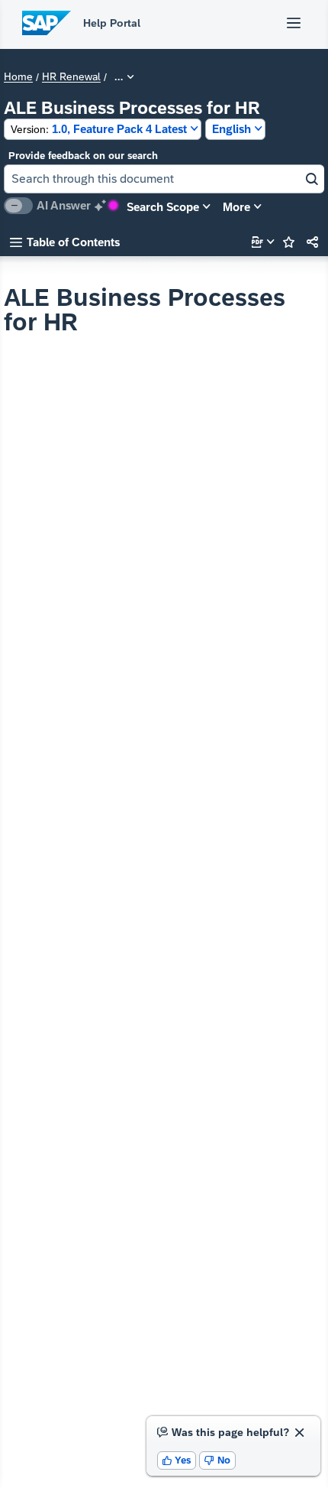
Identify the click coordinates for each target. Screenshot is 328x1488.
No (217, 1460)
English (231, 128)
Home (18, 77)
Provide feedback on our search (83, 155)
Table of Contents (65, 242)
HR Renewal (71, 77)
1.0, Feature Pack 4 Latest (99, 128)
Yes (176, 1460)
